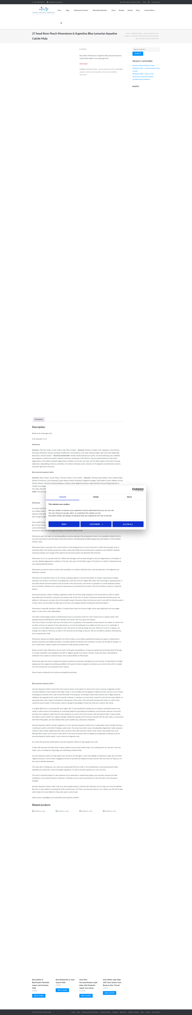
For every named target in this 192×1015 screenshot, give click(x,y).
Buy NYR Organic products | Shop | (130, 2)
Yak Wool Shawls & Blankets (141, 79)
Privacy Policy (156, 2)
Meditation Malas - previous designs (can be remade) (102, 69)
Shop (137, 10)
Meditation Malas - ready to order (143, 74)
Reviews (121, 10)
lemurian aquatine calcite (98, 72)
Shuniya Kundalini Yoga (44, 1012)
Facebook (148, 2)
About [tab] (129, 497)
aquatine (82, 72)
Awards (130, 10)
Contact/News (149, 10)
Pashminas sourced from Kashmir (142, 76)
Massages (115, 1012)
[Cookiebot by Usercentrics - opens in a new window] (134, 489)
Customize (95, 524)
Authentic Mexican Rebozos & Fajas (143, 65)
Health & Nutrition (133, 1012)
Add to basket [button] (39, 996)
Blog (144, 2)
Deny (64, 524)
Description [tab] (39, 419)
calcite (88, 72)
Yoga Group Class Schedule (90, 1012)
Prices (114, 10)
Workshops (123, 1012)
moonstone (83, 75)
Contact (147, 1012)
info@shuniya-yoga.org (55, 2)
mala (107, 72)
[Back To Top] (186, 1009)
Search (138, 53)
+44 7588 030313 (39, 2)
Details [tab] (96, 497)
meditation (113, 72)
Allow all (128, 524)
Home (128, 33)
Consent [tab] (62, 497)
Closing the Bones (105, 1012)
